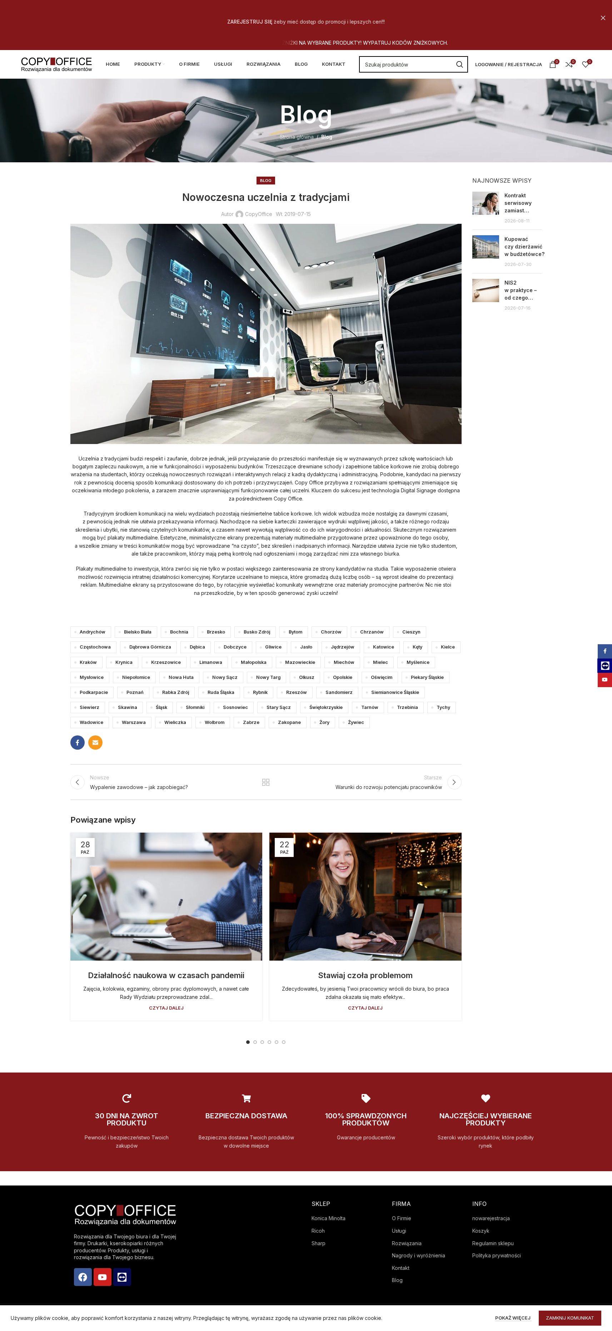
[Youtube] (102, 1277)
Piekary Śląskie (427, 677)
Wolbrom (214, 722)
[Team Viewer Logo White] (122, 1277)
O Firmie (401, 1218)
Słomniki (195, 707)
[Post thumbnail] (485, 208)
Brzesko (216, 632)
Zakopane (289, 722)
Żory (324, 722)
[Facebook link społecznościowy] (77, 742)
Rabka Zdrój (175, 692)
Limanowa (210, 662)
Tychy (443, 707)
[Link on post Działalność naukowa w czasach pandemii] (166, 897)
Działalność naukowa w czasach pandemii (166, 975)
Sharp (318, 1243)
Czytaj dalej (166, 1008)
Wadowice (91, 722)
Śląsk (161, 707)
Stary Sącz (279, 707)
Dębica (197, 647)
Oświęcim (381, 677)
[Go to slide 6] (283, 1042)
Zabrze (251, 722)
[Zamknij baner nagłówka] (603, 18)
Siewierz (89, 707)
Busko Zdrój (257, 632)
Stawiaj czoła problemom (365, 975)
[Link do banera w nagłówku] (306, 18)
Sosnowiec (235, 707)
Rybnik (260, 692)
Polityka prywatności (496, 1255)
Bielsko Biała (137, 632)
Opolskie (342, 677)
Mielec (380, 662)
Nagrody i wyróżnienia (418, 1255)
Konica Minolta (328, 1218)
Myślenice (418, 662)
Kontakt (400, 1268)
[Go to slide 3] (262, 1042)
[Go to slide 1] (248, 1042)
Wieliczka (175, 722)
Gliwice (273, 647)
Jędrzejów (342, 647)
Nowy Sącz (225, 677)
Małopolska (254, 662)
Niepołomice (136, 677)
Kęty (417, 647)
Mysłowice (92, 677)
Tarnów (369, 707)
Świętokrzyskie (326, 707)
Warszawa (134, 722)
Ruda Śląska (221, 692)
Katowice (383, 647)
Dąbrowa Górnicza (150, 647)
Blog (326, 137)
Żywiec (356, 722)
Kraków (88, 662)
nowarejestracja (491, 1218)
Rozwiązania (407, 1243)
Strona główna (297, 137)
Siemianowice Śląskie (395, 692)
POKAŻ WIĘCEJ (513, 1318)
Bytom (295, 632)
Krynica (124, 662)
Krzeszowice (166, 662)
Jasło (306, 647)
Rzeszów (296, 692)
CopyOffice (258, 214)
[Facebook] (83, 1277)
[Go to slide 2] (255, 1042)
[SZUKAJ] (460, 64)
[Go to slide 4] (269, 1042)
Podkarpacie (94, 692)
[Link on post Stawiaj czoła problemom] (365, 897)
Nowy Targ (268, 677)
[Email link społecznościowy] (95, 742)
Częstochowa (95, 647)
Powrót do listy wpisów (266, 782)
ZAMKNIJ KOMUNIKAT (570, 1318)
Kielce (448, 647)
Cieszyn (411, 632)
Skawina (127, 707)
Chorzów (331, 632)
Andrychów (92, 632)
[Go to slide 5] (276, 1042)
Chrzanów (372, 632)
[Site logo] (56, 64)
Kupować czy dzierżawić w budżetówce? (524, 246)
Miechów (344, 662)
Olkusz (306, 677)
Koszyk (480, 1231)
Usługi (399, 1231)
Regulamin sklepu (493, 1243)
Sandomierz (339, 692)
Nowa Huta (181, 677)
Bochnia (179, 632)
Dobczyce (235, 647)
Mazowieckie (300, 662)
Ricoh (318, 1231)
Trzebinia (407, 707)
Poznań (135, 692)
